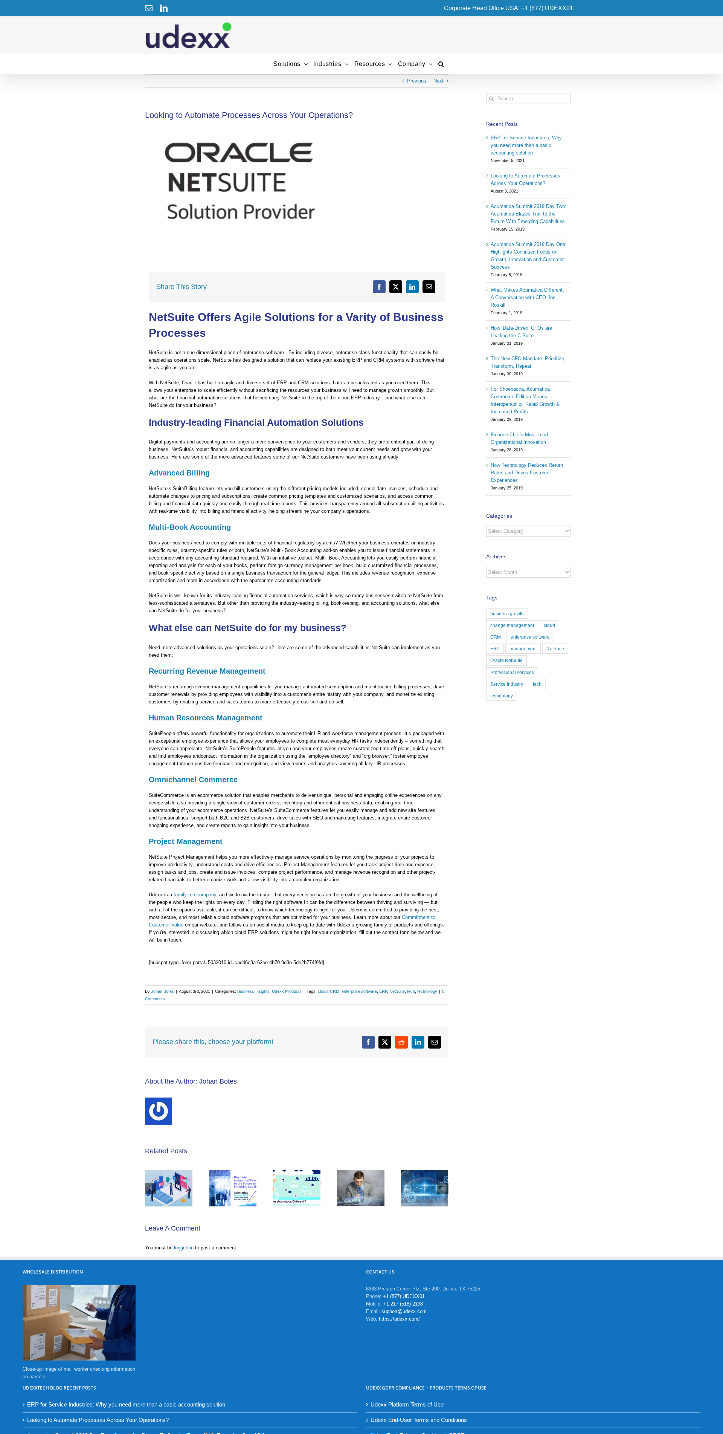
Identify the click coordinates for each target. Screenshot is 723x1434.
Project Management (186, 841)
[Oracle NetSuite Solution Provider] (296, 180)
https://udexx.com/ (399, 1319)
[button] (441, 64)
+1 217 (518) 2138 (403, 1304)
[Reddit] (401, 1042)
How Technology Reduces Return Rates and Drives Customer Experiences (527, 472)
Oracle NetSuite (506, 660)
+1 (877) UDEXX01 (404, 1296)
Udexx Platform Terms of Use (407, 1404)
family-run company (195, 894)
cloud (323, 991)
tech (411, 991)
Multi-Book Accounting (190, 527)
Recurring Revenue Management (207, 671)
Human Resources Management (205, 718)
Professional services (512, 672)
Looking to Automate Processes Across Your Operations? (98, 1420)
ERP (383, 991)
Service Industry (506, 684)
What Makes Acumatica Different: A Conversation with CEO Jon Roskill (527, 297)
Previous (416, 81)
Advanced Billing (179, 473)
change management (512, 625)
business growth (507, 613)
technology (427, 991)
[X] (395, 286)
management (523, 648)
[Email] (149, 8)
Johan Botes (162, 991)
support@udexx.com (404, 1311)
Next (438, 81)
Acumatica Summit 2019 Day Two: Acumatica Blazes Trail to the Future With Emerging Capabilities (528, 213)
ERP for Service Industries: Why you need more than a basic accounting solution (526, 145)
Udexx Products (287, 991)
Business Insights (253, 991)
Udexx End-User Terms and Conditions (419, 1420)
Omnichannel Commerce (193, 779)
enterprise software (359, 991)
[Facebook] (379, 286)
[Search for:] (528, 98)
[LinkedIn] (164, 8)
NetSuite (397, 991)
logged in (184, 1248)
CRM (334, 991)
